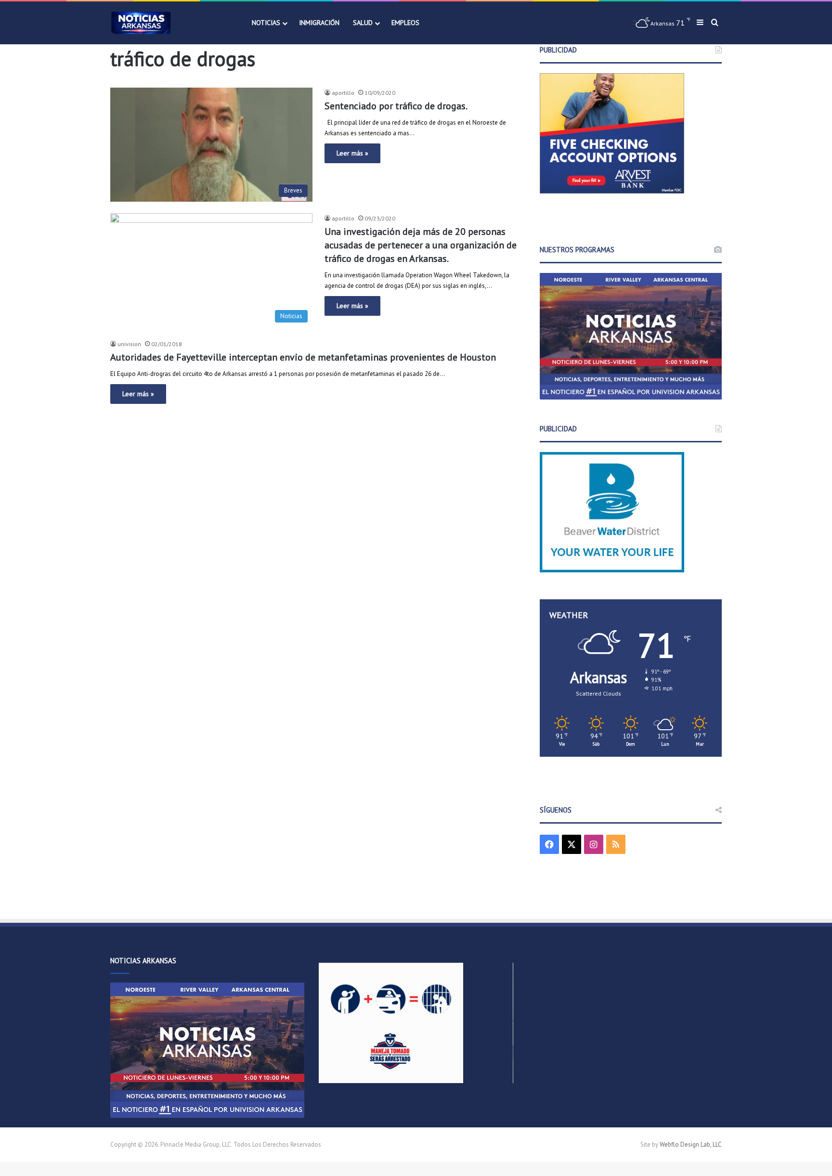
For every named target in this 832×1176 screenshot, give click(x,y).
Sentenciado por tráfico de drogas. (396, 106)
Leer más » (352, 153)
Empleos (405, 22)
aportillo (343, 92)
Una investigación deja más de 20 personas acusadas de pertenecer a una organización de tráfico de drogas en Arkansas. (421, 245)
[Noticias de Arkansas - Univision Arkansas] (141, 23)
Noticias (266, 22)
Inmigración (319, 22)
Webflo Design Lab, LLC (691, 1144)
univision (129, 344)
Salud (363, 22)
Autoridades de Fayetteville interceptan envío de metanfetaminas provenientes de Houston (303, 357)
